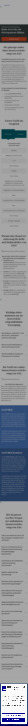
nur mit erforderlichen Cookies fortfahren (13, 715)
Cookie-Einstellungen (13, 711)
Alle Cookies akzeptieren (13, 719)
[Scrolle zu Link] (4, 688)
